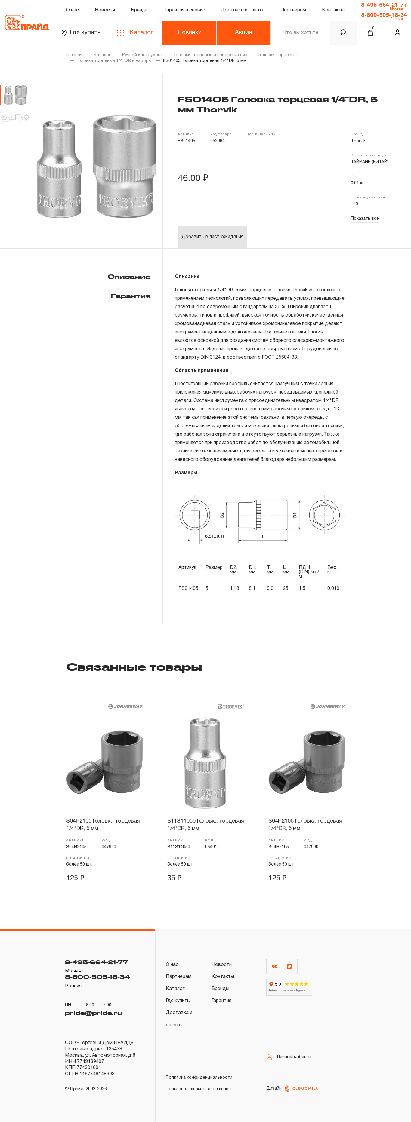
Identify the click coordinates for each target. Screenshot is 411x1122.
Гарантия (130, 295)
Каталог (141, 32)
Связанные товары (134, 666)
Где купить (85, 32)
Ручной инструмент (142, 55)
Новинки (190, 32)
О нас (72, 10)
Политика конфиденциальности (199, 1078)
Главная (74, 55)
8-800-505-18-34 (384, 15)
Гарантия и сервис (185, 10)
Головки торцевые (277, 55)
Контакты (333, 10)
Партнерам (293, 10)
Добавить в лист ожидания (212, 237)
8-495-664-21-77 (384, 5)
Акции (243, 32)
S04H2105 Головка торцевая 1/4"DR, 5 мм (103, 825)
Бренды (140, 10)
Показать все (365, 219)
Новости (105, 10)
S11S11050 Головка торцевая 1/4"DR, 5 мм (205, 825)
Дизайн (274, 1088)
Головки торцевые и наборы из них (210, 55)
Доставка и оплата (242, 10)
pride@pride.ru (93, 1013)
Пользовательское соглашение (198, 1089)
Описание (129, 276)
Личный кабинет (294, 1057)
